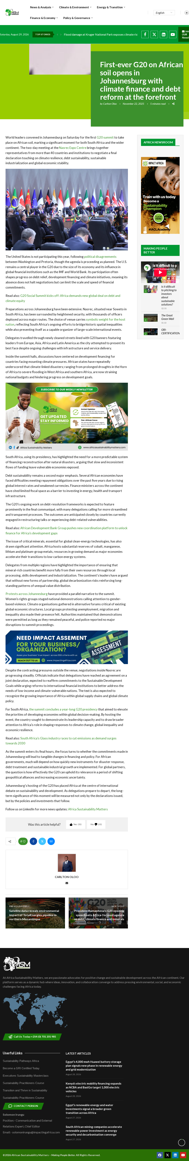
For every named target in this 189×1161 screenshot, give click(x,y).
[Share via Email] (51, 841)
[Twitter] (154, 34)
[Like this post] (24, 841)
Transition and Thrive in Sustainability (25, 1090)
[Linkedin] (163, 34)
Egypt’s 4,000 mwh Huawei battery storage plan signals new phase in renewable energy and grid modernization (94, 1065)
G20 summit (105, 137)
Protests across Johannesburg (27, 594)
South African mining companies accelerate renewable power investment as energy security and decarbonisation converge (94, 1130)
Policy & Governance (76, 18)
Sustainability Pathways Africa (21, 1060)
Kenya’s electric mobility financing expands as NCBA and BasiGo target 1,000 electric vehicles (93, 1087)
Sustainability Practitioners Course (23, 1083)
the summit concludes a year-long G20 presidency (63, 709)
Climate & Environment (74, 7)
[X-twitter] (167, 1155)
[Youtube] (172, 34)
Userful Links (13, 1053)
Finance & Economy (42, 18)
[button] (57, 34)
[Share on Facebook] (33, 841)
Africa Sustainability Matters (88, 809)
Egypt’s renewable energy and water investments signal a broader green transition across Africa (89, 1108)
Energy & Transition (110, 7)
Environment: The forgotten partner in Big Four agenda (98, 34)
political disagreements (100, 257)
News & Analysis (40, 7)
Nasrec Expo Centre (72, 148)
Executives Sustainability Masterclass (26, 1075)
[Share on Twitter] (42, 841)
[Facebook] (145, 34)
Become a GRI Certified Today (21, 1068)
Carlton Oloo (110, 103)
